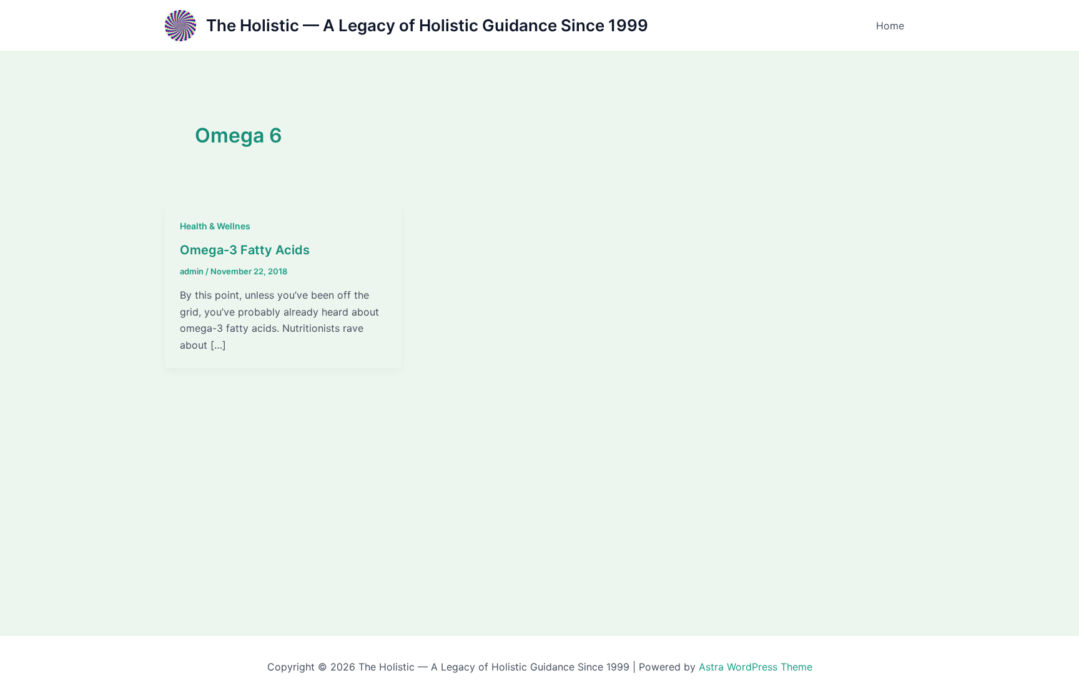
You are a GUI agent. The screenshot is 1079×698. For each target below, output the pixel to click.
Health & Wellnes (215, 226)
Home (890, 25)
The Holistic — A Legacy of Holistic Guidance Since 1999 (427, 25)
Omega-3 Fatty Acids (245, 249)
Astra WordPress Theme (755, 667)
